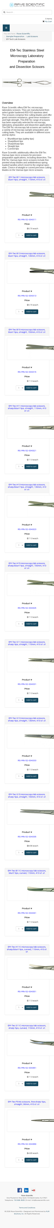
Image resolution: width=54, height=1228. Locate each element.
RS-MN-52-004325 (27, 608)
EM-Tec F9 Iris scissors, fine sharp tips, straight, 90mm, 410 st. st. (27, 1103)
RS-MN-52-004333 (27, 760)
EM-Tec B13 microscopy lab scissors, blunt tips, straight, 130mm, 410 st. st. (27, 254)
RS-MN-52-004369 (27, 1144)
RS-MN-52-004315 (27, 372)
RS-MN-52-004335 (27, 837)
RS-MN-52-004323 (27, 529)
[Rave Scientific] (27, 5)
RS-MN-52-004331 (27, 684)
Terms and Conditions (27, 1208)
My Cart (48, 22)
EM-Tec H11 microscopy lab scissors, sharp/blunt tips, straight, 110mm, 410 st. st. (27, 408)
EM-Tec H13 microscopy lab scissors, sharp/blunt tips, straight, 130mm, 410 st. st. (27, 487)
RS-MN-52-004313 (27, 296)
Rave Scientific (23, 34)
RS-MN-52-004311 (27, 219)
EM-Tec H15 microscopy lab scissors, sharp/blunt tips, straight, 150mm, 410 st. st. (27, 565)
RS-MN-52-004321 (27, 451)
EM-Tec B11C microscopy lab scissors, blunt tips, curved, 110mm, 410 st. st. (27, 872)
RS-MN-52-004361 (27, 1068)
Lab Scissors (32, 36)
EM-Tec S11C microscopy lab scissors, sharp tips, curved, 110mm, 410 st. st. (27, 1026)
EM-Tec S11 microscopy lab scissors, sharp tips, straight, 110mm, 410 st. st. (27, 643)
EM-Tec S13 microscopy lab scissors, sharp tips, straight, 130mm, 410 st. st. (27, 719)
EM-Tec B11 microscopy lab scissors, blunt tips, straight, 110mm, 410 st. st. (27, 178)
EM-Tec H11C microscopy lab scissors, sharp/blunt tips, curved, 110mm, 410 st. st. (27, 949)
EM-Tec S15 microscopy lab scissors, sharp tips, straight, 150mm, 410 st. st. (27, 795)
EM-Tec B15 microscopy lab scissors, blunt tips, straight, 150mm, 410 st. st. (27, 331)
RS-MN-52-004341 (27, 913)
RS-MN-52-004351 (27, 991)
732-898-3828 (19, 1200)
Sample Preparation (15, 36)
